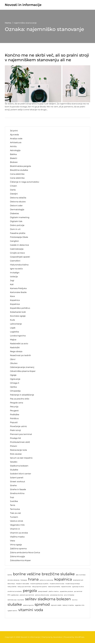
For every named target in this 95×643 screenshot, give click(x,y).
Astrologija (15, 150)
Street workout (17, 481)
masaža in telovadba (22, 583)
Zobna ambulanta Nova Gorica (25, 552)
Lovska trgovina (18, 335)
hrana (33, 579)
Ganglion (14, 241)
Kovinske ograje (18, 316)
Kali (11, 284)
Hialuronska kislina (19, 265)
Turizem (14, 517)
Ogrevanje (15, 379)
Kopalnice (15, 304)
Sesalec (13, 462)
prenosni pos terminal (27, 595)
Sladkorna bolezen (19, 466)
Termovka (15, 509)
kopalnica (63, 579)
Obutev (14, 363)
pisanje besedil (43, 591)
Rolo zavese (16, 454)
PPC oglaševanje (13, 595)
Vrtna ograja (16, 544)
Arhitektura (15, 142)
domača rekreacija (13, 580)
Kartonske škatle (18, 292)
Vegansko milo (17, 525)
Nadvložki (15, 347)
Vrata (12, 541)
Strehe (13, 485)
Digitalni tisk (16, 221)
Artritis (13, 146)
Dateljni (14, 194)
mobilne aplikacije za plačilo (39, 583)
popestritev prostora (66, 591)
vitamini (25, 610)
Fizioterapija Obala (19, 237)
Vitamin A (15, 529)
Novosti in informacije (23, 5)
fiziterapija (24, 580)
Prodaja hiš (15, 438)
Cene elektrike (17, 178)
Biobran (14, 162)
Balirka (13, 154)
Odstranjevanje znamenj (22, 367)
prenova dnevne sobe (42, 595)
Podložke (14, 414)
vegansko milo (79, 605)
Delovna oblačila (18, 198)
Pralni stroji (15, 430)
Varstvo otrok (16, 521)
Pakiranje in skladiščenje (22, 395)
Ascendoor (57, 637)
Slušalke (14, 470)
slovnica (74, 600)
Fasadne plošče (17, 233)
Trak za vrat (15, 513)
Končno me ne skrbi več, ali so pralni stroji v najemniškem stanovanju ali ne (47, 57)
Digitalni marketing (19, 217)
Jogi (12, 280)
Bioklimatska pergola (20, 166)
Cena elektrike (17, 174)
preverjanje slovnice (56, 595)
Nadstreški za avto (19, 343)
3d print (14, 130)
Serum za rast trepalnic (21, 458)
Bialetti (13, 158)
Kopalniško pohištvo (20, 308)
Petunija (14, 406)
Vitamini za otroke (19, 533)
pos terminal (78, 591)
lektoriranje (11, 583)
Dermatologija (17, 209)
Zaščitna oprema (18, 548)
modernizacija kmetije (72, 583)
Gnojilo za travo (17, 253)
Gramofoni (15, 261)
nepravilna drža (66, 586)
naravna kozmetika (54, 586)
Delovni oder (16, 205)
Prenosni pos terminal (21, 434)
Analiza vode (16, 138)
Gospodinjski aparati (20, 257)
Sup (12, 497)
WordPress (79, 637)
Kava (12, 296)
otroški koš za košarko (15, 591)
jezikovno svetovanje (46, 580)
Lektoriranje (16, 324)
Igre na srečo (16, 268)
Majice (13, 339)
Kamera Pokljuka (18, 288)
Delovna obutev (18, 201)
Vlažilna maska (17, 537)
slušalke (15, 604)
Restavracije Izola (18, 450)
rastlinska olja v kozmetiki (16, 600)
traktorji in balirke (68, 605)
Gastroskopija (16, 249)
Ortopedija (15, 391)
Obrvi (12, 359)
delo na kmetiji (80, 575)
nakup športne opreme (39, 586)
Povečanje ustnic (18, 426)
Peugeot (14, 410)
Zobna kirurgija (17, 556)
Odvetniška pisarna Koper (23, 371)
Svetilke (14, 501)
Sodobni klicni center (20, 473)
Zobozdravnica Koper (20, 560)
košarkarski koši (78, 580)
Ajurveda (14, 134)
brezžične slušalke (58, 574)
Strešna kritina (17, 493)
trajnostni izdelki (56, 605)
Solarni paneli (16, 477)
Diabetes (14, 213)
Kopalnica (15, 300)
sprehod (42, 604)
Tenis (12, 505)
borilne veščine (27, 574)
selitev (31, 599)
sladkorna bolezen (54, 599)
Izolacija (14, 276)
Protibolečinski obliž (20, 442)
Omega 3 (14, 383)
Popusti (14, 422)
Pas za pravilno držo (19, 399)
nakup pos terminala (24, 586)
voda (38, 610)
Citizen (13, 186)
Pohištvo (14, 418)
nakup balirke (12, 586)
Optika (13, 387)
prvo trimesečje (69, 595)
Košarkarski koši (18, 312)
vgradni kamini (12, 610)
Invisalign (14, 272)
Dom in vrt (15, 229)
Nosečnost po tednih (20, 355)
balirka (10, 575)
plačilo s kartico (54, 591)
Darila (13, 190)
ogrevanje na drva (78, 586)
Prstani (13, 446)
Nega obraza (16, 351)
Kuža (12, 320)
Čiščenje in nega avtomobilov (24, 182)
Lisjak (12, 328)
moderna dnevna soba (57, 583)
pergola (30, 590)
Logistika (14, 332)
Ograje (13, 375)
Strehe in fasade (18, 489)
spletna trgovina (28, 605)
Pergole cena (16, 403)
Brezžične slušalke (19, 170)
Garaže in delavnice (19, 245)
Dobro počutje (17, 225)
